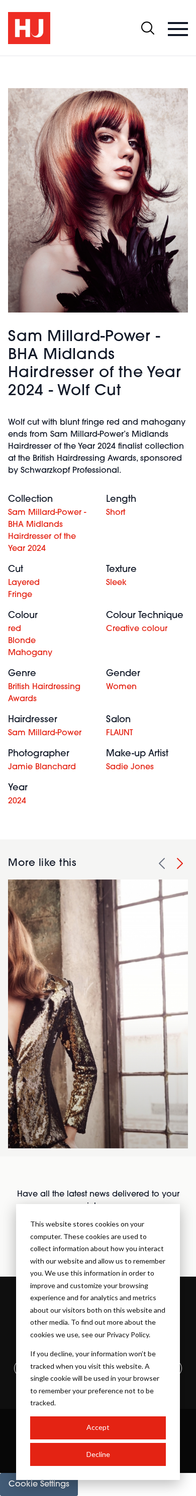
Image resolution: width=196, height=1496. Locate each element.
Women (121, 687)
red (14, 629)
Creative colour (136, 629)
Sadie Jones (130, 767)
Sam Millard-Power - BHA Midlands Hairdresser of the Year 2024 (47, 531)
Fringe (20, 595)
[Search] (148, 28)
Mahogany (30, 653)
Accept (98, 1427)
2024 (17, 801)
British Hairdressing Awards (44, 693)
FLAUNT (119, 733)
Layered (24, 583)
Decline (98, 1454)
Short (115, 513)
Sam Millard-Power (44, 733)
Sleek (116, 583)
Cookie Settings (39, 1484)
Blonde (22, 641)
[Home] (29, 28)
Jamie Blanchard (42, 767)
